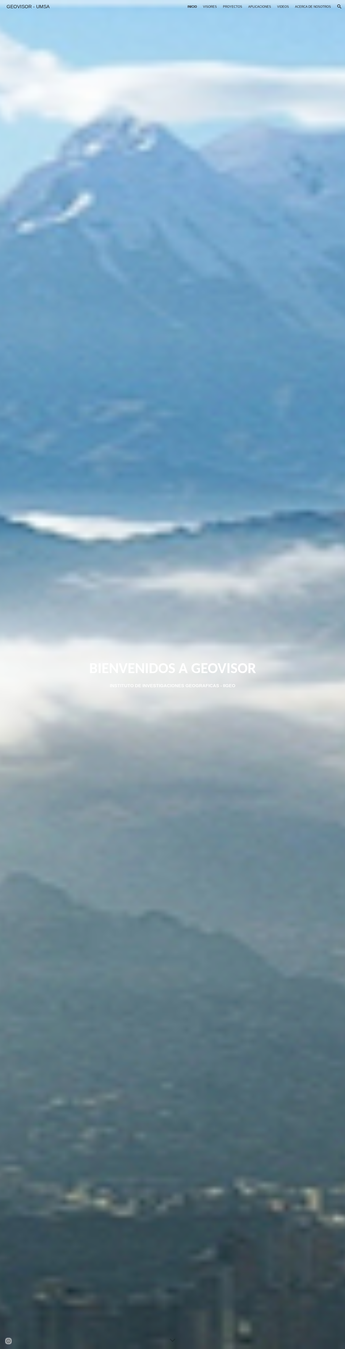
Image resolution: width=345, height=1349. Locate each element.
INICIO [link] (192, 6)
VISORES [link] (210, 6)
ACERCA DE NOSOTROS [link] (313, 6)
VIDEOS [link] (283, 6)
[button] (339, 6)
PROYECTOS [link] (232, 6)
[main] (172, 669)
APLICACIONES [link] (259, 6)
